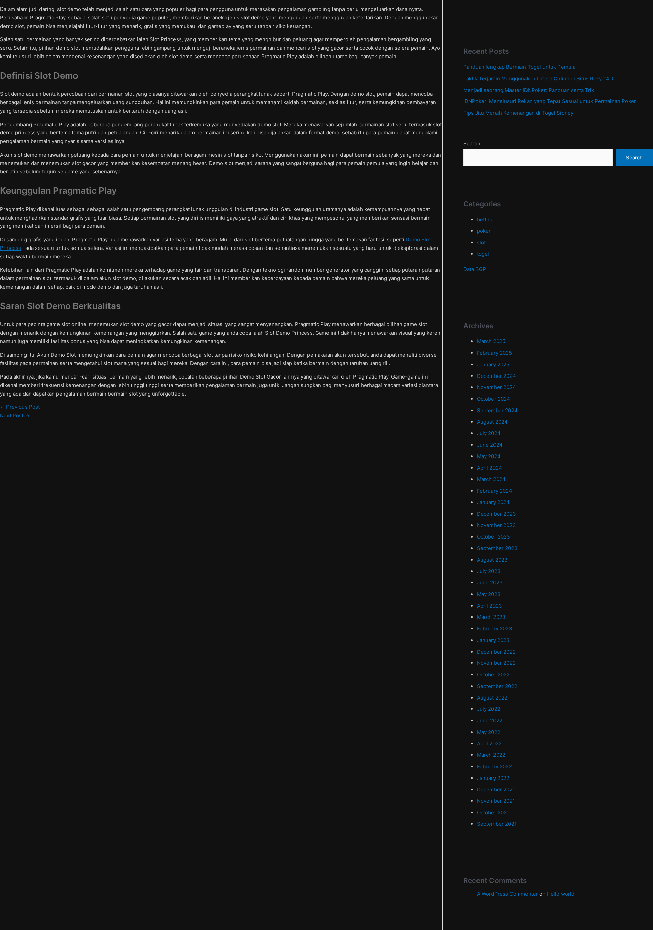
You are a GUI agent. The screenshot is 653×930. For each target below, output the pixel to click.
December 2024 (496, 376)
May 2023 (489, 594)
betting (485, 219)
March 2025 (491, 341)
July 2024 (489, 433)
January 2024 (493, 502)
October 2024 (493, 399)
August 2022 (492, 697)
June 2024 (490, 445)
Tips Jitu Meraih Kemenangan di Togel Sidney (518, 113)
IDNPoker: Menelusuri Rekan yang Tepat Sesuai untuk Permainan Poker (549, 101)
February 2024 (494, 490)
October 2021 (493, 812)
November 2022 (496, 663)
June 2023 (490, 582)
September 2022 (497, 686)
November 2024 (496, 387)
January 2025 (493, 364)
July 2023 (489, 571)
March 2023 (491, 617)
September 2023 (497, 548)
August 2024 (492, 422)
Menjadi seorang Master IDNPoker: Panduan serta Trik (528, 90)
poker (484, 231)
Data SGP (474, 269)
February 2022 (494, 766)
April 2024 (489, 468)
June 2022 (489, 720)
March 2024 (491, 479)
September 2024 (497, 410)
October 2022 (493, 674)
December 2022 (496, 651)
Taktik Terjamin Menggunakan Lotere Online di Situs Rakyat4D (538, 78)
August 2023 (492, 560)
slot (481, 242)
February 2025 (494, 353)
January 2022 (493, 778)
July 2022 (488, 709)
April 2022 (489, 743)
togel (483, 254)
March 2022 (491, 755)
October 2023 (493, 536)
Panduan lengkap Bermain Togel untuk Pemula (519, 67)
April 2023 (489, 606)
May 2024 (489, 456)
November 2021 (496, 801)
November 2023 (496, 525)
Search (471, 143)
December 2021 (496, 789)
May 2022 (488, 732)
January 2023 (493, 640)
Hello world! (561, 894)
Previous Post (20, 407)
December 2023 (496, 514)
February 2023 (494, 628)
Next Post (15, 415)
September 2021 (497, 824)
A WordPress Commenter (507, 894)
